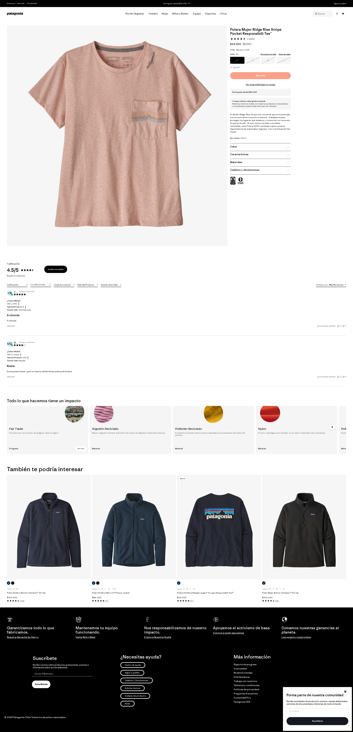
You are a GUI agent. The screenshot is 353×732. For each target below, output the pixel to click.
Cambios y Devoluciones (136, 680)
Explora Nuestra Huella (157, 637)
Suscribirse (317, 721)
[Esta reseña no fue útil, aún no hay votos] (343, 326)
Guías (127, 703)
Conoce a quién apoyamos (228, 632)
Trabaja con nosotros (245, 681)
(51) (191, 601)
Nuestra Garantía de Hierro (23, 637)
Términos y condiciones (246, 685)
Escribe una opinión (56, 269)
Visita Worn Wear (86, 637)
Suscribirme (41, 684)
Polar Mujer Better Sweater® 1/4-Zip (280, 592)
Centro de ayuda (133, 665)
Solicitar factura (132, 688)
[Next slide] (332, 427)
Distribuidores (242, 677)
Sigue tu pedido (132, 672)
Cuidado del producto (135, 696)
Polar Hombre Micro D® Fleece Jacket (111, 592)
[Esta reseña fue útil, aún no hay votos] (338, 326)
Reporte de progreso (245, 664)
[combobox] (17, 285)
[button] (135, 14)
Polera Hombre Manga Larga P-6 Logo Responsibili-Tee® (205, 592)
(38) (276, 601)
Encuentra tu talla (268, 54)
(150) (22, 601)
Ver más (80, 449)
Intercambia (240, 668)
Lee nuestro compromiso (296, 637)
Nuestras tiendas (243, 672)
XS (240, 61)
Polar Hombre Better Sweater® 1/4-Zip (26, 592)
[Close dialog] (345, 691)
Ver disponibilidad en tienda (260, 84)
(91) (106, 601)
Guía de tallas (285, 54)
